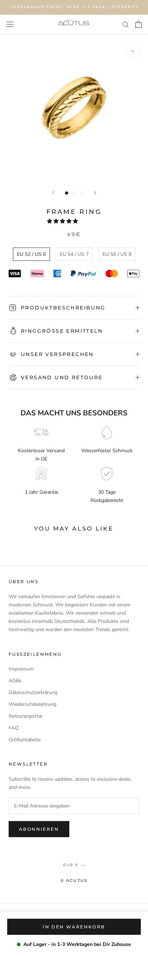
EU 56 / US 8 (116, 254)
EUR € (71, 865)
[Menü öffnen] (10, 24)
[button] (63, 221)
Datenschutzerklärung (33, 692)
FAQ (14, 727)
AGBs (15, 680)
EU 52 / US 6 (31, 254)
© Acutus (74, 880)
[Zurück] (53, 192)
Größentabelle (25, 739)
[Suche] (125, 24)
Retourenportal (25, 716)
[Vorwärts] (95, 192)
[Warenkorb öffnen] (138, 24)
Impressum (21, 668)
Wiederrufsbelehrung (32, 704)
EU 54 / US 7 (74, 254)
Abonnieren (39, 829)
